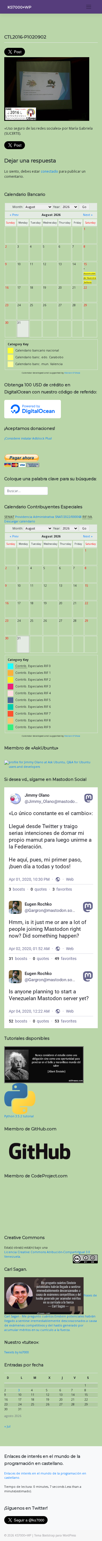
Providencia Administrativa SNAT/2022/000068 (48, 517)
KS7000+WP (19, 7)
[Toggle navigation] (89, 7)
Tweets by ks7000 (16, 1352)
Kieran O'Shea (72, 372)
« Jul (7, 1426)
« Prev (14, 215)
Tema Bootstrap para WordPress (55, 1535)
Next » (88, 215)
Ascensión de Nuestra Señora (90, 278)
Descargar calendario (19, 521)
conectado (49, 171)
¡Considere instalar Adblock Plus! (28, 438)
